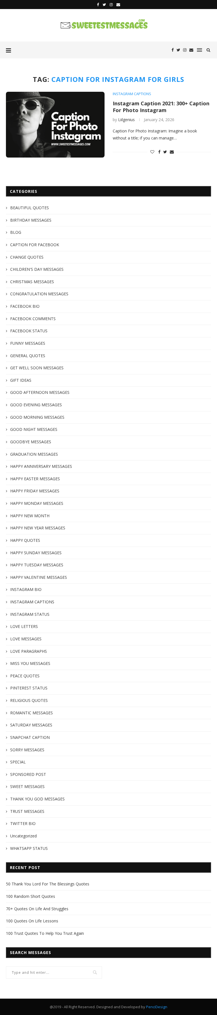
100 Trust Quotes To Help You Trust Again (45, 933)
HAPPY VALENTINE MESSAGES (38, 577)
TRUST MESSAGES (27, 811)
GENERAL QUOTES (27, 355)
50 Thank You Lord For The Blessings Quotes (47, 884)
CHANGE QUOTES (27, 257)
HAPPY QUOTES (25, 540)
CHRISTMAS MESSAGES (32, 281)
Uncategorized (23, 836)
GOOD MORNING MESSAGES (37, 417)
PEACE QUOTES (25, 675)
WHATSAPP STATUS (29, 848)
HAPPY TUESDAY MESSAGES (36, 564)
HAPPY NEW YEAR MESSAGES (37, 528)
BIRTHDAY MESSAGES (30, 220)
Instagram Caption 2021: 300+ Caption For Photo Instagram (161, 106)
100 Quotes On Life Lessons (32, 921)
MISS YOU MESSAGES (30, 663)
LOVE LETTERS (24, 626)
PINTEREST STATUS (28, 688)
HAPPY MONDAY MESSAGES (36, 503)
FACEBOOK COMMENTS (33, 318)
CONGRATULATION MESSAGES (39, 293)
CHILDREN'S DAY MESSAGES (37, 269)
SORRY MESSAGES (27, 749)
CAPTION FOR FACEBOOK (34, 244)
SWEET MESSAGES (27, 786)
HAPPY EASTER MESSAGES (35, 478)
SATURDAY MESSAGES (31, 725)
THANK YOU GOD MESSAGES (37, 799)
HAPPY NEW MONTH (29, 515)
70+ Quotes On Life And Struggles (37, 908)
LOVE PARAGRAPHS (28, 651)
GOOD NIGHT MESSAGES (33, 429)
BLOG (15, 232)
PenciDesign (156, 1006)
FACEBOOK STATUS (28, 330)
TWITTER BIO (23, 823)
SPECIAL (18, 762)
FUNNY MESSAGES (27, 343)
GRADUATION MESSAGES (34, 454)
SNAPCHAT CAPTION (30, 737)
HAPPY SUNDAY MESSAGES (36, 552)
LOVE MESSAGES (26, 638)
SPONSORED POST (28, 774)
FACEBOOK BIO (25, 306)
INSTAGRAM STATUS (29, 614)
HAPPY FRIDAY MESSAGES (34, 491)
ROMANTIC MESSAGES (31, 712)
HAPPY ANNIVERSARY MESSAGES (41, 466)
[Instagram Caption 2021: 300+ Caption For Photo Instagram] (55, 125)
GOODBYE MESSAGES (30, 441)
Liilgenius (126, 119)
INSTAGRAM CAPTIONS (132, 94)
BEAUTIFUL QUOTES (29, 207)
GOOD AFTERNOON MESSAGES (40, 392)
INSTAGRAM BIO (26, 589)
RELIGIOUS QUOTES (29, 700)
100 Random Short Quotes (30, 896)
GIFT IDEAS (20, 380)
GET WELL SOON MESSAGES (37, 367)
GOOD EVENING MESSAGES (36, 404)
